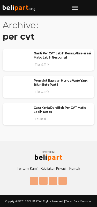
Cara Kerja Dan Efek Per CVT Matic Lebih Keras (60, 110)
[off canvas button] (75, 8)
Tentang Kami (27, 168)
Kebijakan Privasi (53, 168)
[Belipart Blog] (48, 155)
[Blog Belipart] (19, 8)
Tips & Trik (42, 64)
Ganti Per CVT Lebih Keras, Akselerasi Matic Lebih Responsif (62, 55)
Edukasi (40, 119)
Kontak (74, 168)
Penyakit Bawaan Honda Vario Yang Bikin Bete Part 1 (61, 83)
